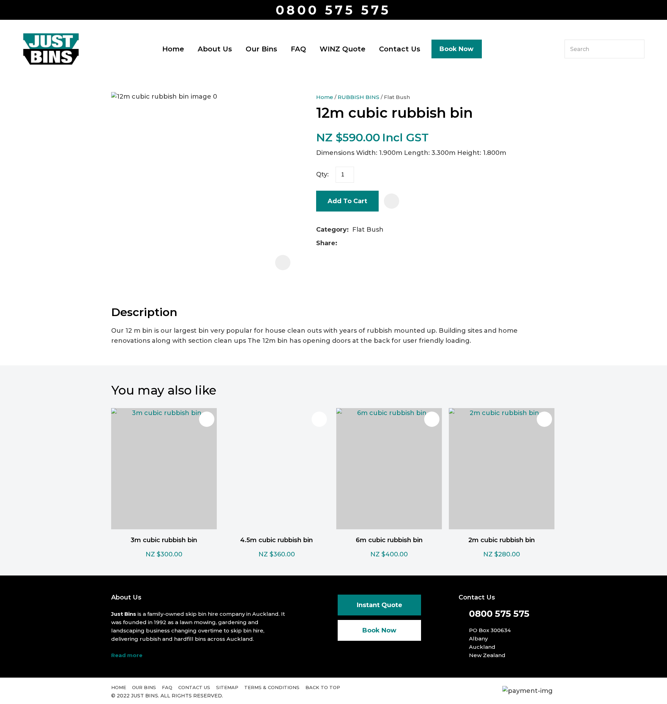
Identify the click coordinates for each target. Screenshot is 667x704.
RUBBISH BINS (358, 97)
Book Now (456, 49)
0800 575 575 (333, 10)
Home (173, 49)
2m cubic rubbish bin (501, 540)
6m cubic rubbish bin (389, 540)
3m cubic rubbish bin (164, 540)
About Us (215, 49)
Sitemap (227, 687)
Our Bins (261, 49)
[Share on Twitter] (351, 243)
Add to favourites (206, 419)
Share (325, 243)
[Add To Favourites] (391, 201)
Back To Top (322, 687)
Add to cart (347, 201)
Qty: (322, 174)
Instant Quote (379, 605)
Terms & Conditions (271, 687)
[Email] (362, 243)
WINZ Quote (342, 49)
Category (331, 229)
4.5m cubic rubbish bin (276, 540)
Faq (167, 687)
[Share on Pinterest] (374, 243)
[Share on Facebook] (342, 243)
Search (636, 49)
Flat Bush (397, 97)
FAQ (298, 49)
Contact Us (399, 49)
